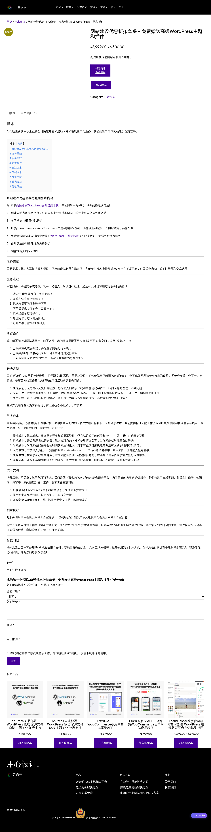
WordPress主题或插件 (64, 236)
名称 (10, 625)
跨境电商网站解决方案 (134, 787)
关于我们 (170, 781)
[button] (199, 815)
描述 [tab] (12, 113)
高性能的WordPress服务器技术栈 (37, 205)
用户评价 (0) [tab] (28, 113)
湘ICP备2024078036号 (63, 817)
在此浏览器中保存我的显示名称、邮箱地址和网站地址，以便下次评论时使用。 (59, 653)
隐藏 (20, 143)
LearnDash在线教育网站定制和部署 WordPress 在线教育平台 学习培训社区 (186, 724)
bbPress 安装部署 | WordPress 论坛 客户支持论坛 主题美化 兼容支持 (25, 724)
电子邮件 (13, 639)
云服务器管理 (84, 793)
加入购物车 (101, 85)
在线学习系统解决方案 (134, 781)
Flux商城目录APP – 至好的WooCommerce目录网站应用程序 (146, 724)
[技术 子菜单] (96, 7)
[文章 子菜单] (107, 7)
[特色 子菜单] (72, 7)
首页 (9, 22)
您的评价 (13, 601)
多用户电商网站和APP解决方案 (139, 793)
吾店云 (22, 7)
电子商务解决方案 (87, 787)
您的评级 (13, 591)
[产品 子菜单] (62, 7)
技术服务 (20, 22)
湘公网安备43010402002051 (101, 817)
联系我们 (170, 787)
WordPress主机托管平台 (91, 781)
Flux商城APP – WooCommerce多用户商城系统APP (105, 724)
